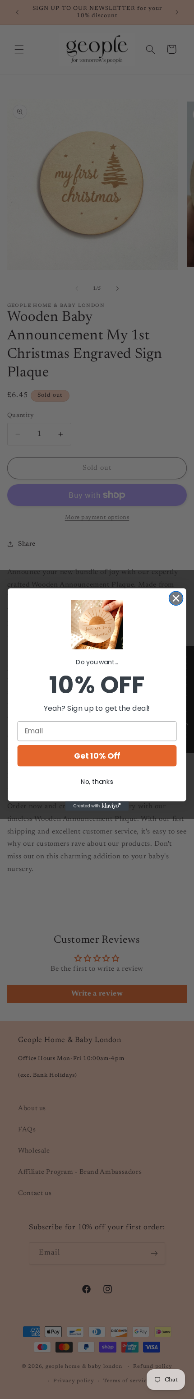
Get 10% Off (97, 755)
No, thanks (97, 781)
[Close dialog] (176, 599)
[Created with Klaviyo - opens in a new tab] (97, 806)
